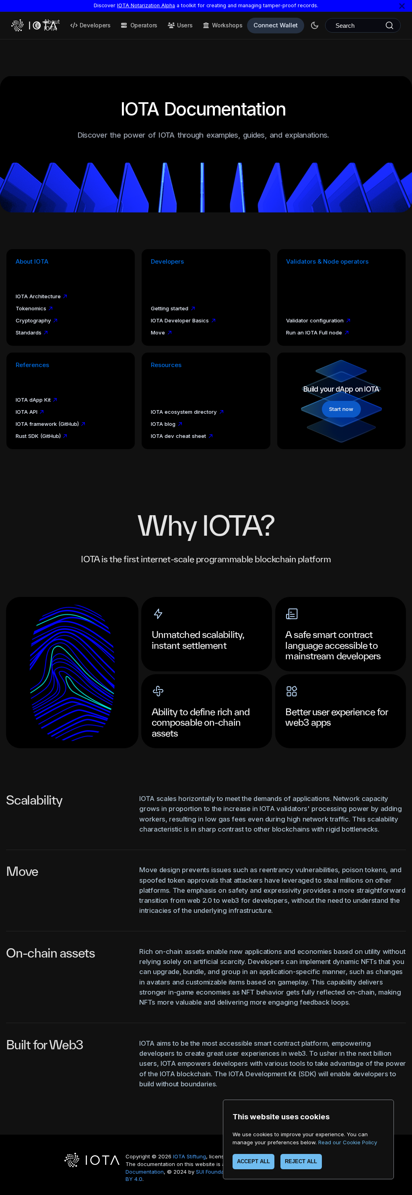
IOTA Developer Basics (180, 320)
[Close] (402, 6)
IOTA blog (163, 424)
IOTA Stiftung (189, 1156)
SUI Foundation (214, 1171)
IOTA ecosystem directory (184, 412)
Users (185, 25)
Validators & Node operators (327, 261)
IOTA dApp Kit (33, 399)
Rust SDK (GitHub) (38, 436)
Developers (95, 25)
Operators (143, 25)
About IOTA (52, 25)
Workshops (227, 25)
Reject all (301, 1161)
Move (158, 332)
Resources (166, 365)
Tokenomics (31, 308)
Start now (341, 409)
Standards (28, 332)
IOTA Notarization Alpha (146, 5)
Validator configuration (315, 320)
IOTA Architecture (38, 296)
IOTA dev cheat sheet (178, 436)
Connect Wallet (275, 25)
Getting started (169, 308)
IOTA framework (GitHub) (47, 424)
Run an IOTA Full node (314, 332)
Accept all (253, 1161)
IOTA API (26, 412)
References (32, 365)
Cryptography (33, 320)
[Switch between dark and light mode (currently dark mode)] (315, 25)
